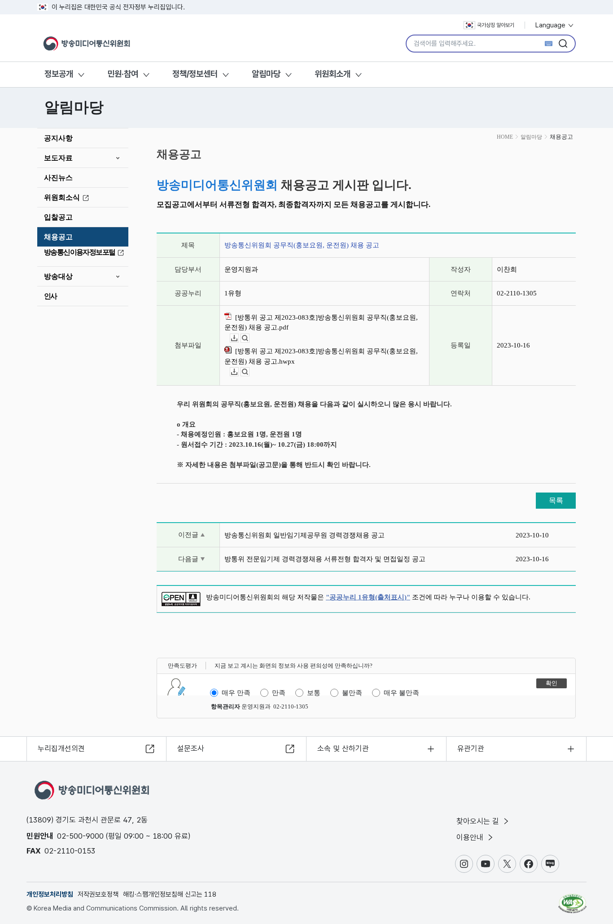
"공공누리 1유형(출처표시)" (368, 597)
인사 (50, 296)
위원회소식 (62, 197)
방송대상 (58, 276)
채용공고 (58, 237)
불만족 (352, 692)
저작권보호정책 (98, 894)
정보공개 (58, 74)
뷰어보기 (249, 338)
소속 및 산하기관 (343, 748)
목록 (556, 500)
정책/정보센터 (195, 74)
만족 (278, 692)
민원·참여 (122, 74)
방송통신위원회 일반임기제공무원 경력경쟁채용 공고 (304, 535)
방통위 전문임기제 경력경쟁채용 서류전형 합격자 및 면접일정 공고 (324, 559)
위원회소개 (332, 74)
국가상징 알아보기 (495, 25)
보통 (313, 692)
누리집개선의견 (61, 748)
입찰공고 (58, 217)
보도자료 (58, 158)
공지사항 (58, 138)
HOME (505, 137)
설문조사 (190, 748)
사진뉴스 (58, 177)
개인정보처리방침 (49, 894)
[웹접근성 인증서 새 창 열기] (572, 899)
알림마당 (266, 74)
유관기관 (470, 748)
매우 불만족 (401, 692)
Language (551, 25)
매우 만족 (236, 692)
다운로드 (238, 338)
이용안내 (471, 837)
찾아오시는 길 (478, 821)
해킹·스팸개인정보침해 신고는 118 (169, 894)
